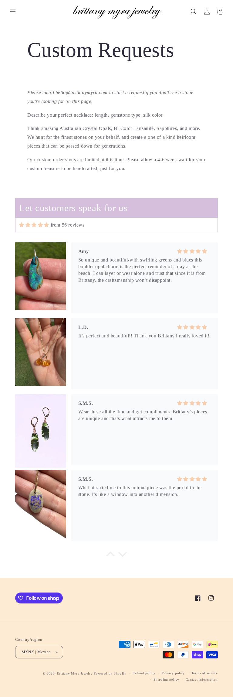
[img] (34, 224)
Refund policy (144, 673)
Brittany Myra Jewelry (75, 673)
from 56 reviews (68, 224)
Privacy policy (173, 673)
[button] (12, 11)
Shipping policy (166, 679)
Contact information (202, 679)
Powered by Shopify (110, 673)
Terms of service (204, 673)
